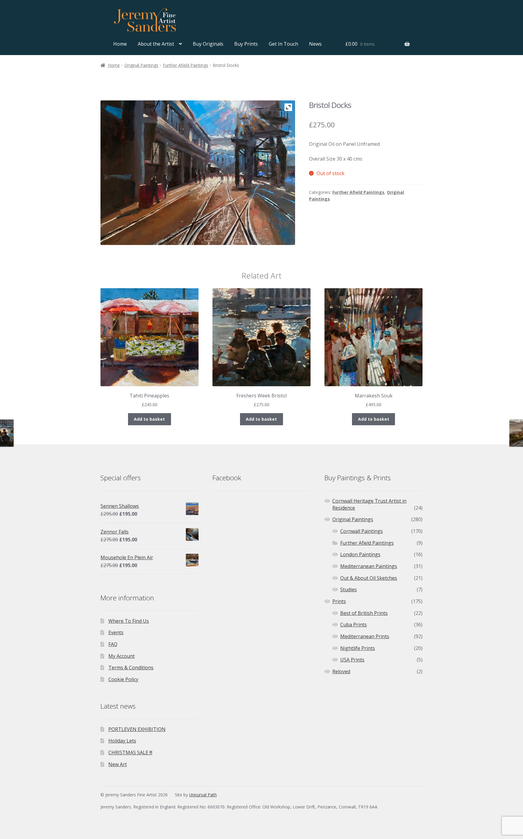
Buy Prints (246, 44)
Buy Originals (208, 44)
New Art (117, 764)
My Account (121, 656)
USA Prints (352, 659)
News (315, 44)
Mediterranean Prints (364, 636)
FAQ (112, 644)
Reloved (341, 671)
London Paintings (360, 554)
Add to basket (149, 419)
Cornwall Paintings (361, 531)
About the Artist (156, 44)
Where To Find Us (128, 621)
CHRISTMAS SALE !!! (130, 752)
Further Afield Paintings (185, 65)
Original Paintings (141, 65)
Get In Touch (283, 44)
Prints (339, 601)
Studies (348, 589)
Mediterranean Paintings (368, 566)
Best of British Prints (364, 613)
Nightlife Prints (357, 648)
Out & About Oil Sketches (368, 578)
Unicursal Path (203, 795)
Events (115, 632)
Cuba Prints (353, 624)
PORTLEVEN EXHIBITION (137, 729)
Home (120, 44)
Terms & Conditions (130, 667)
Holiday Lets (122, 740)
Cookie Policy (123, 679)
